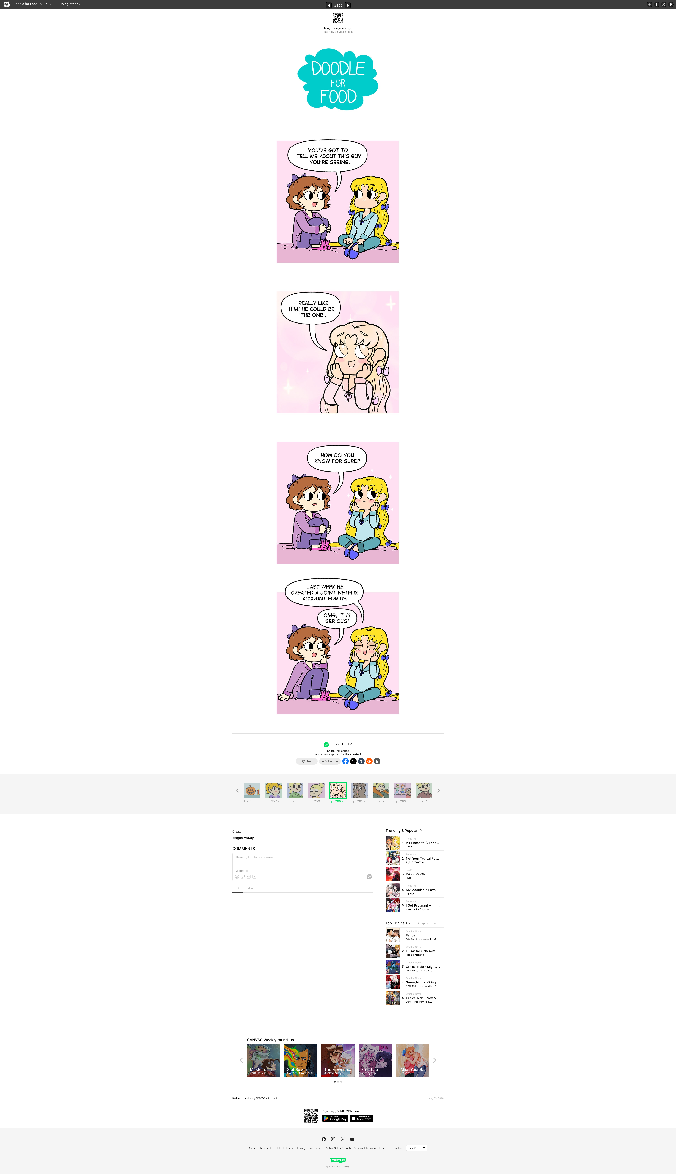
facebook (323, 1139)
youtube (352, 1139)
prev (241, 1060)
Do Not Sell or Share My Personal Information (351, 1148)
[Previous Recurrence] (237, 791)
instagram (333, 1139)
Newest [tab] (252, 888)
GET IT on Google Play (335, 1118)
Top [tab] (237, 888)
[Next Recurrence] (438, 791)
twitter (342, 1139)
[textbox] (302, 860)
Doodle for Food (25, 4)
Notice (235, 1098)
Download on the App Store (361, 1118)
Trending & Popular (402, 830)
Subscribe (649, 4)
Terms (289, 1148)
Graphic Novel (427, 923)
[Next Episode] (348, 5)
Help (278, 1148)
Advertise (315, 1148)
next (434, 1060)
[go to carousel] (335, 1082)
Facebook (656, 4)
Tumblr (361, 761)
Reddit (369, 761)
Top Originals (397, 923)
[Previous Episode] (329, 5)
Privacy (301, 1148)
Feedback (265, 1148)
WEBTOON (7, 4)
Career (385, 1148)
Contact (398, 1148)
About (252, 1148)
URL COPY (671, 4)
